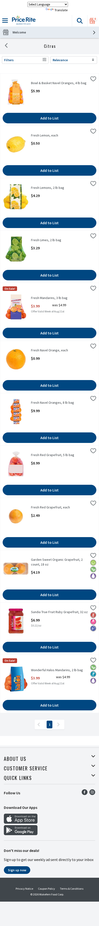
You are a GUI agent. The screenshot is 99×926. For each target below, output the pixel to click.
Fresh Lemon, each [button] (49, 135)
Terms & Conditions (71, 888)
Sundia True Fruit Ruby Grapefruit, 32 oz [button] (59, 612)
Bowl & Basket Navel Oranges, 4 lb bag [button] (59, 83)
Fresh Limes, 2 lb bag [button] (49, 240)
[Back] (6, 46)
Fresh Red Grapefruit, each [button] (50, 507)
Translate (61, 10)
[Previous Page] (40, 724)
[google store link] (20, 833)
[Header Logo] (22, 21)
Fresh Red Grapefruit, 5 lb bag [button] (52, 455)
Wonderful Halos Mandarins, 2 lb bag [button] (57, 670)
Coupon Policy (46, 888)
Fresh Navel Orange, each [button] (49, 350)
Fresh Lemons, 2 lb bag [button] (49, 187)
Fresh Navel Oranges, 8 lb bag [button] (52, 402)
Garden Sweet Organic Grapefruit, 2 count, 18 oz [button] (57, 561)
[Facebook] (84, 793)
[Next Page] (59, 724)
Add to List (49, 118)
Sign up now (17, 870)
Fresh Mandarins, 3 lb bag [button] (49, 298)
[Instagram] (92, 793)
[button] (79, 21)
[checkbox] (93, 79)
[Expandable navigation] (5, 20)
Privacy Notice (24, 888)
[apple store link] (20, 822)
